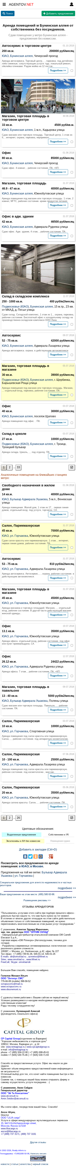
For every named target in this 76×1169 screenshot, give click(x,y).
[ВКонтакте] (25, 856)
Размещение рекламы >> (37, 900)
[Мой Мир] (41, 856)
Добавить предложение (59, 13)
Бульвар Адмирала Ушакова (29, 499)
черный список (40, 1164)
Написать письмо (38, 1154)
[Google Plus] (51, 856)
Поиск (9, 13)
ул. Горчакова (19, 535)
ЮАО (5, 55)
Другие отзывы (38, 1142)
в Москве (36, 866)
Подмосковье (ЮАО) (15, 306)
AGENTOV (21, 4)
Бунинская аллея (21, 55)
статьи (14, 1164)
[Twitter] (30, 856)
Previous (5, 96)
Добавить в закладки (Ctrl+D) (38, 849)
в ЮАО (24, 866)
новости (5, 1164)
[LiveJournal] (46, 856)
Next (70, 96)
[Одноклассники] (35, 856)
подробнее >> (67, 888)
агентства (25, 1164)
